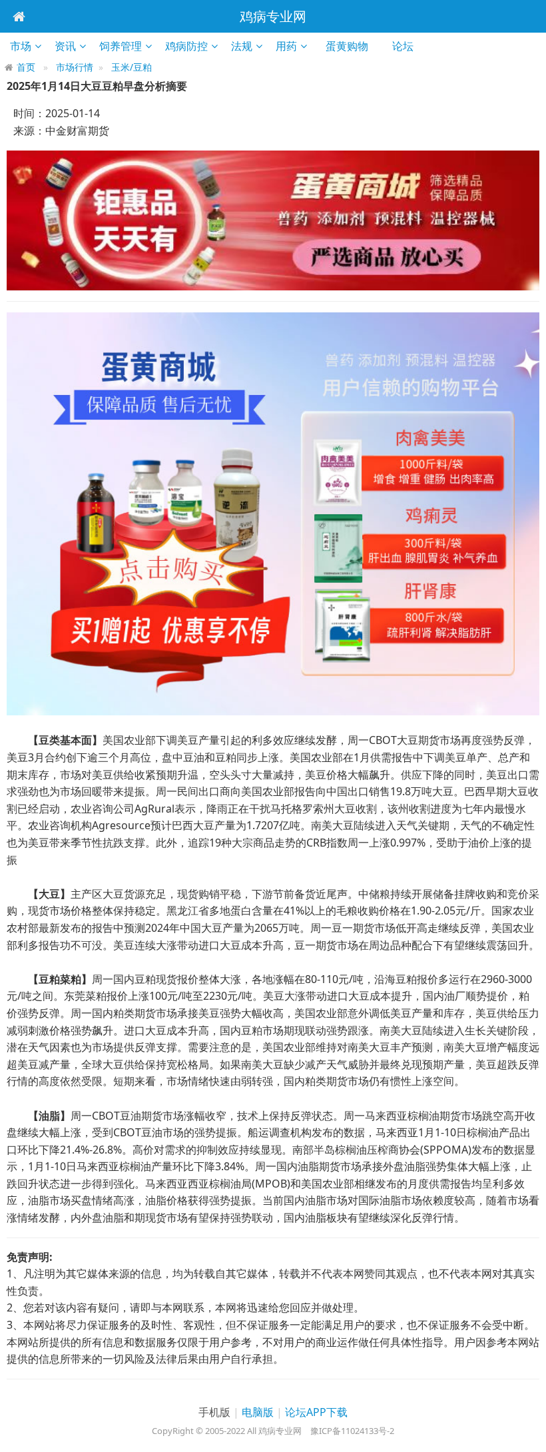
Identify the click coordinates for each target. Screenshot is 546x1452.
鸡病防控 (186, 46)
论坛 (407, 46)
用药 (286, 46)
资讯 (65, 46)
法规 (241, 46)
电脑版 (258, 1412)
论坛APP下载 (316, 1412)
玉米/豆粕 (131, 67)
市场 (20, 46)
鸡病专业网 (273, 16)
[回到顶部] (528, 1434)
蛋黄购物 (351, 46)
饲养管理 (120, 46)
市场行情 (74, 67)
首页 (26, 67)
